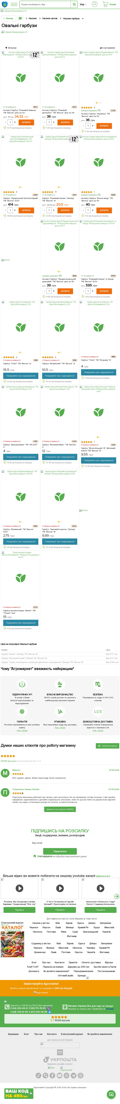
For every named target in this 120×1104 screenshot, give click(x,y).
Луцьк (96, 927)
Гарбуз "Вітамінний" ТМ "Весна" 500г (18, 530)
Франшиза (13, 1034)
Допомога (34, 971)
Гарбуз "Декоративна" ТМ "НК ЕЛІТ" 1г (20, 445)
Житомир (72, 936)
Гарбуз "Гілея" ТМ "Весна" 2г (17, 363)
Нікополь (37, 931)
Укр (82, 4)
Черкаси (33, 927)
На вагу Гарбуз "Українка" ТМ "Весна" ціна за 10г (95, 115)
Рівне (63, 931)
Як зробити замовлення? (56, 971)
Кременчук (40, 952)
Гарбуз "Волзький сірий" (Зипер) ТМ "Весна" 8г (24, 658)
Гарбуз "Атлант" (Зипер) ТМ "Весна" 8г (19, 654)
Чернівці (90, 947)
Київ (57, 923)
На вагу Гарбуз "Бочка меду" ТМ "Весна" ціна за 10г (97, 199)
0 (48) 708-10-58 (19, 1011)
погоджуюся (46, 856)
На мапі (110, 1008)
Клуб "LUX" (33, 966)
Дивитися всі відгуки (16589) (60, 809)
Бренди (81, 975)
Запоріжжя (105, 923)
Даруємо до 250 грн (78, 966)
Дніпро (91, 923)
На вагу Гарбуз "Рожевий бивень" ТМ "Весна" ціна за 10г (19, 111)
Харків (69, 923)
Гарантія (73, 962)
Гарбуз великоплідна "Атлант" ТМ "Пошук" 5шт (19, 611)
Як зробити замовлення (99, 1034)
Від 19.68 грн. (112, 662)
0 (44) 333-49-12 (19, 1008)
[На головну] (5, 4)
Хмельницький (90, 931)
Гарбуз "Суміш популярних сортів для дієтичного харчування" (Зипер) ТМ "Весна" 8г (42, 662)
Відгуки (109, 962)
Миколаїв (109, 927)
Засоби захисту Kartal (105, 966)
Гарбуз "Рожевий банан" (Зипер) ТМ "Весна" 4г (58, 199)
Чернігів (106, 931)
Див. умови (22, 730)
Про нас (46, 962)
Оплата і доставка (91, 962)
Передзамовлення (83, 971)
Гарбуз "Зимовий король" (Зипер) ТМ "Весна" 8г (58, 530)
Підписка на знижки (53, 966)
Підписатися (60, 851)
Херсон (46, 927)
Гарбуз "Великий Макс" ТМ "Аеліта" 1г (59, 445)
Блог (34, 962)
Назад (9, 18)
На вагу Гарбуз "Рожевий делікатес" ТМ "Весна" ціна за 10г (58, 111)
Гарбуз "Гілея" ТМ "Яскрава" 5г (96, 360)
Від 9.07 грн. (112, 654)
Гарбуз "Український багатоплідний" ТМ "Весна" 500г (20, 199)
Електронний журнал (72, 1034)
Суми (75, 931)
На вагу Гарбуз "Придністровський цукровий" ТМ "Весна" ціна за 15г (59, 280)
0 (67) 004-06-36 (38, 1011)
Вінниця (70, 927)
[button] (96, 103)
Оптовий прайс (65, 975)
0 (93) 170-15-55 (37, 1008)
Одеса (80, 923)
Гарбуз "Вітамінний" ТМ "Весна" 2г (58, 363)
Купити (26, 122)
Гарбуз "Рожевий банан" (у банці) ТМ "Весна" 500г (97, 280)
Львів (58, 927)
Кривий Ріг (83, 927)
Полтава (51, 931)
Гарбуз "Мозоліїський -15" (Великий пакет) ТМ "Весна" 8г (98, 449)
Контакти (59, 962)
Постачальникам (106, 971)
